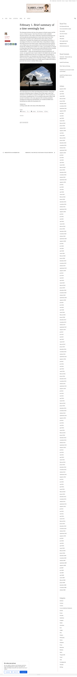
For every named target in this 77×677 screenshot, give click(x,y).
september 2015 (63, 386)
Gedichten (62, 617)
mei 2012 (62, 484)
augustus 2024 (63, 130)
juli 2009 (61, 567)
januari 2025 (62, 125)
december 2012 (63, 467)
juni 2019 (62, 275)
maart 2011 (62, 518)
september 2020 (63, 238)
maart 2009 (62, 577)
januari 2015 (62, 405)
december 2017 (63, 319)
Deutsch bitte (59, 0)
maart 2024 (62, 135)
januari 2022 (62, 199)
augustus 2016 (63, 359)
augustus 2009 (63, 565)
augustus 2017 (63, 329)
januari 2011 (62, 523)
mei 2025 (62, 115)
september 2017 (63, 327)
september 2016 (63, 356)
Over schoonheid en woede (65, 28)
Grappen (66, 0)
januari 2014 (62, 435)
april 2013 (62, 457)
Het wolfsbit (62, 31)
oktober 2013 (62, 442)
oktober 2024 (62, 128)
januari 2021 (62, 228)
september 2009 (63, 562)
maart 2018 (62, 312)
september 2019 (63, 268)
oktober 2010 (62, 531)
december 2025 (63, 103)
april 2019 (62, 280)
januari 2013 (62, 464)
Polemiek (70, 0)
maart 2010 (62, 548)
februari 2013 (62, 462)
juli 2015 (61, 390)
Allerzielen (62, 38)
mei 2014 (62, 425)
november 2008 (63, 587)
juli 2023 (61, 155)
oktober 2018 (62, 295)
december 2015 (63, 378)
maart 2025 (62, 120)
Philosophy (62, 637)
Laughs (61, 630)
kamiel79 (7, 37)
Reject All (16, 672)
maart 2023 (62, 164)
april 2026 (62, 93)
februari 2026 (62, 98)
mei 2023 (62, 160)
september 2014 (63, 415)
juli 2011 (61, 508)
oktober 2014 (62, 413)
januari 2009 (62, 582)
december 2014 (63, 408)
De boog (66, 62)
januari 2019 (62, 287)
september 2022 (63, 179)
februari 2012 (62, 491)
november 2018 (63, 292)
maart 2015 (62, 400)
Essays (61, 613)
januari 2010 (62, 553)
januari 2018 (62, 317)
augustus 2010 (63, 535)
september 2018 (63, 297)
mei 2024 (62, 133)
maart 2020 (62, 253)
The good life (62, 654)
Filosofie (61, 615)
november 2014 (63, 410)
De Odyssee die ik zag (64, 26)
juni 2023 (62, 157)
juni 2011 (62, 511)
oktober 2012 (62, 472)
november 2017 (63, 322)
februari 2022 (62, 196)
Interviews (62, 625)
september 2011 (63, 503)
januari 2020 (62, 258)
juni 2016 (62, 363)
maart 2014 (62, 430)
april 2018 (62, 309)
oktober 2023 (62, 147)
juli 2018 (61, 302)
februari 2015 (62, 403)
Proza (10, 18)
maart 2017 (62, 341)
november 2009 (63, 558)
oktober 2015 (62, 383)
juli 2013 (61, 449)
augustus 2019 (63, 270)
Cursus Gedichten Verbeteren (66, 608)
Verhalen (61, 664)
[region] (15, 668)
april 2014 (62, 427)
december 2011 (63, 496)
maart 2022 (62, 194)
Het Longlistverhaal (64, 41)
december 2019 (63, 260)
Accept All (23, 672)
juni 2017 (62, 334)
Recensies (73, 0)
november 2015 (63, 381)
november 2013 (63, 440)
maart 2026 (62, 96)
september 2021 (63, 209)
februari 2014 (62, 432)
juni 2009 (62, 570)
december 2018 (63, 290)
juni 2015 (62, 393)
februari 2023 (62, 167)
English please (54, 0)
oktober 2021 (62, 206)
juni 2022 (62, 187)
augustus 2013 (63, 447)
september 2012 (63, 474)
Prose (61, 644)
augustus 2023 (63, 152)
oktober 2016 (62, 354)
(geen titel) (62, 36)
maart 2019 (62, 282)
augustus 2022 (63, 182)
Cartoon (61, 603)
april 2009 (62, 575)
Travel (61, 657)
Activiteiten (15, 18)
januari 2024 (62, 140)
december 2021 (63, 201)
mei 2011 (62, 513)
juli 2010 (61, 538)
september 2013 (63, 445)
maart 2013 (62, 459)
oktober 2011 (62, 501)
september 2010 (63, 533)
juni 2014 (62, 422)
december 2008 (63, 585)
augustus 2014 (63, 418)
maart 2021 (62, 223)
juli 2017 (61, 332)
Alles (50, 0)
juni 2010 (62, 540)
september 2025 (63, 108)
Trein (61, 659)
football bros (62, 69)
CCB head (38, 674)
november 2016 (63, 351)
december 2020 (63, 231)
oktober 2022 (62, 177)
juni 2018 (62, 305)
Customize (8, 672)
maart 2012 (62, 489)
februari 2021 (62, 226)
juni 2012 (62, 481)
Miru (61, 632)
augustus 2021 (63, 211)
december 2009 (63, 555)
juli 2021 (61, 214)
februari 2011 (62, 521)
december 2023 (63, 142)
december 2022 (63, 172)
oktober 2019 (62, 265)
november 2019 (63, 263)
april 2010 (62, 545)
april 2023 (62, 162)
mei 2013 (62, 454)
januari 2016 (62, 376)
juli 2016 (61, 361)
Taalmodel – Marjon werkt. (65, 56)
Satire (61, 652)
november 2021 (63, 204)
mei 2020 (62, 248)
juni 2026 (62, 91)
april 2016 (62, 368)
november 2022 (63, 174)
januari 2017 (62, 346)
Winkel (21, 18)
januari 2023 (62, 169)
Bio (24, 18)
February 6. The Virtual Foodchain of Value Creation (39, 152)
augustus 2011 (63, 506)
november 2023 (63, 145)
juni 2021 (62, 216)
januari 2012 (62, 494)
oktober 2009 (62, 560)
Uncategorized (63, 662)
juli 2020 (61, 243)
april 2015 (62, 398)
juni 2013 (62, 452)
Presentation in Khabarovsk (12, 152)
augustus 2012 (63, 476)
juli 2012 (61, 479)
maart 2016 (62, 371)
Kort (61, 627)
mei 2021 (62, 219)
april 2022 (62, 192)
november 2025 (63, 106)
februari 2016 (62, 373)
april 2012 (62, 486)
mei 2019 (62, 277)
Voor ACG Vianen (63, 33)
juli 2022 (61, 184)
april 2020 (62, 250)
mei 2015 (62, 395)
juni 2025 (62, 113)
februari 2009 (62, 580)
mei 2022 (62, 189)
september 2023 (63, 150)
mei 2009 (62, 572)
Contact (28, 18)
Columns (63, 0)
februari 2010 (62, 550)
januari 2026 (62, 101)
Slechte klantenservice (64, 45)
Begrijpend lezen (63, 43)
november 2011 (63, 499)
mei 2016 (62, 366)
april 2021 (62, 221)
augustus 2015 (63, 388)
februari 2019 (62, 285)
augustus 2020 (63, 241)
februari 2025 (62, 123)
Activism (61, 600)
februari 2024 (62, 137)
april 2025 (62, 118)
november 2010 (63, 528)
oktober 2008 (62, 589)
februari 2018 (62, 314)
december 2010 (63, 526)
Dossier (61, 610)
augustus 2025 (63, 110)
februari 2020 (62, 255)
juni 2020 (62, 246)
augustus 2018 (63, 300)
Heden (61, 622)
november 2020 (63, 233)
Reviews (61, 649)
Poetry (61, 640)
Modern (61, 635)
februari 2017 (62, 344)
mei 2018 (62, 307)
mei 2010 (62, 543)
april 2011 (62, 516)
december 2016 (63, 349)
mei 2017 (62, 336)
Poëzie (6, 18)
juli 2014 (61, 420)
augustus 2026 (63, 88)
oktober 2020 (62, 236)
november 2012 (63, 469)
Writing (61, 667)
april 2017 (62, 339)
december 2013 (63, 437)
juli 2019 (61, 273)
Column (61, 605)
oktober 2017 (62, 324)
